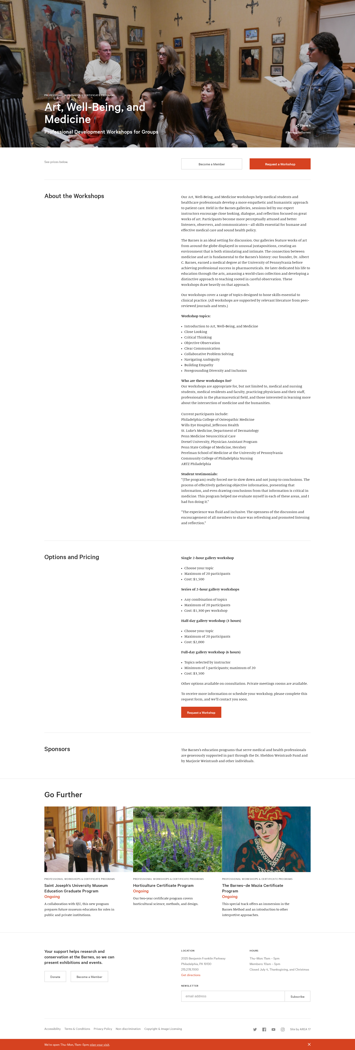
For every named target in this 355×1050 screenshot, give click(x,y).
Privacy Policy (103, 1029)
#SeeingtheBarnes (298, 132)
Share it (305, 125)
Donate (55, 976)
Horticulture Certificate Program (163, 885)
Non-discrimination (128, 1029)
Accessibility (52, 1029)
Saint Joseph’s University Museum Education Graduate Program (76, 888)
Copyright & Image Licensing (163, 1029)
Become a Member (212, 164)
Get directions (190, 975)
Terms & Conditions (77, 1029)
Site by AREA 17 (300, 1029)
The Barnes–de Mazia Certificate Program (252, 888)
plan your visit (99, 1044)
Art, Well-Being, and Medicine (95, 113)
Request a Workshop (280, 164)
